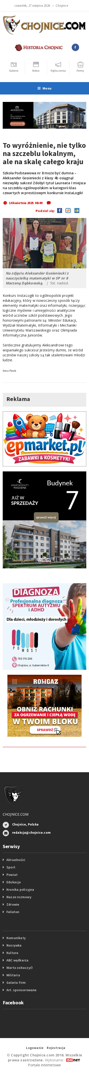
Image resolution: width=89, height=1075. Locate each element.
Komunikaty (16, 938)
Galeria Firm (16, 982)
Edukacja (13, 882)
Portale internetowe (44, 1065)
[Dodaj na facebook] (59, 210)
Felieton (13, 912)
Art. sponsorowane (21, 990)
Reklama (18, 399)
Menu (47, 88)
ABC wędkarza (17, 960)
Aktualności (15, 860)
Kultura (12, 953)
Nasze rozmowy (18, 897)
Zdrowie (12, 904)
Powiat (12, 874)
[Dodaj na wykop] (67, 210)
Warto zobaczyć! (19, 967)
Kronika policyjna (20, 889)
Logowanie (35, 1048)
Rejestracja (56, 1048)
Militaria (13, 975)
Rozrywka (14, 945)
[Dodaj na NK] (75, 210)
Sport (10, 867)
